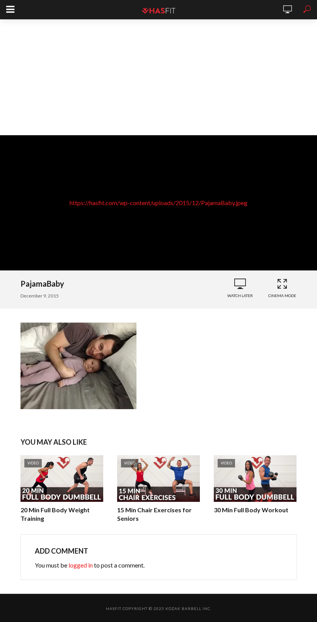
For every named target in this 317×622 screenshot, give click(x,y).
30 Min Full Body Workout (251, 509)
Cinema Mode (282, 295)
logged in (80, 565)
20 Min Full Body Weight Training (55, 514)
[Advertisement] (158, 77)
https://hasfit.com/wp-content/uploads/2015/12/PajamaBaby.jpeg (158, 202)
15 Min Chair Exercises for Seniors (154, 514)
